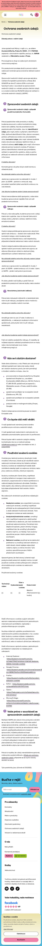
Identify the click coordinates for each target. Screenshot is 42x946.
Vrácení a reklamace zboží (15, 833)
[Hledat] (31, 15)
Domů (3, 22)
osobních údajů (26, 794)
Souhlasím (21, 940)
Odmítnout (21, 934)
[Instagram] (12, 889)
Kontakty (8, 807)
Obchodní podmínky (12, 824)
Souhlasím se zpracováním (17, 794)
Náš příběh (9, 847)
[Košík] (37, 15)
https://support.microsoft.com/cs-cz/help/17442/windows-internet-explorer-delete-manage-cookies (22, 661)
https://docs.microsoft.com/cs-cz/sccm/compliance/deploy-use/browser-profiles (22, 703)
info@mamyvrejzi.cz (9, 444)
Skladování (9, 811)
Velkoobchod (10, 870)
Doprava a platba (12, 820)
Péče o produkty (11, 816)
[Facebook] (7, 889)
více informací (8, 929)
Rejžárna (9, 856)
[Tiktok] (18, 889)
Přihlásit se (34, 789)
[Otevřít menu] (5, 15)
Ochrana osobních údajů (14, 828)
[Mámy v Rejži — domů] (21, 15)
